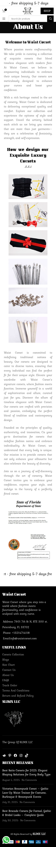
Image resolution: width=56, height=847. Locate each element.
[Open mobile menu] (4, 19)
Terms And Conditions (15, 690)
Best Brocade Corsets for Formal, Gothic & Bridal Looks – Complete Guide (26, 813)
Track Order (9, 685)
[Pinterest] (10, 756)
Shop (47, 11)
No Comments (29, 780)
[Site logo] (28, 10)
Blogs (5, 659)
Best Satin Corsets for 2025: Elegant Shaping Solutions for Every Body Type (26, 772)
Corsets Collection (13, 654)
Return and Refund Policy (18, 696)
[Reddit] (4, 756)
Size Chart (8, 665)
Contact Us (9, 670)
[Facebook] (15, 756)
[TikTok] (26, 756)
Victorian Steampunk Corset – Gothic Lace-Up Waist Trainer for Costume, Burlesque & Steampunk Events (25, 792)
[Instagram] (21, 756)
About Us (8, 675)
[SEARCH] (50, 18)
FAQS (5, 680)
